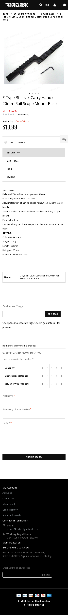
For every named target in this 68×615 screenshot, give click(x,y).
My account (8, 504)
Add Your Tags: (13, 306)
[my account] (54, 5)
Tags (9, 169)
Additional (13, 160)
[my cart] (64, 4)
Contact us (8, 498)
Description (13, 152)
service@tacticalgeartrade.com (22, 529)
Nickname (8, 396)
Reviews (11, 177)
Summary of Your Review (16, 409)
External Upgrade (24, 13)
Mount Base (47, 13)
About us (7, 492)
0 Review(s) (24, 114)
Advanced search (11, 515)
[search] (41, 5)
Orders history (10, 509)
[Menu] (3, 5)
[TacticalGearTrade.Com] (17, 4)
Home (5, 13)
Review (6, 423)
